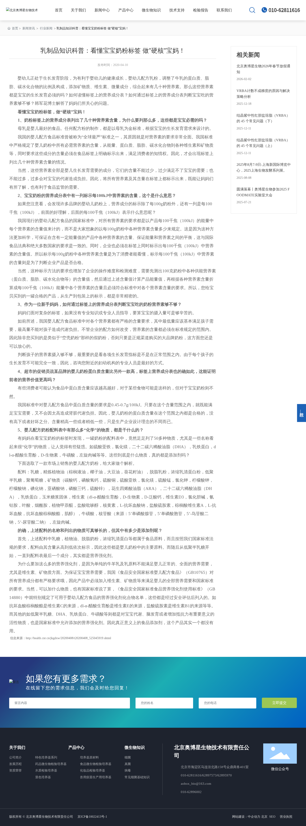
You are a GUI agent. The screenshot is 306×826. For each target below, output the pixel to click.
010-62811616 (284, 10)
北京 (264, 816)
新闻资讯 (28, 28)
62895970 (225, 775)
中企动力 (254, 816)
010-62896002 (191, 792)
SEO (272, 816)
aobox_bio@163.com (196, 783)
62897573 (209, 775)
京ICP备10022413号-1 (92, 816)
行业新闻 (46, 28)
